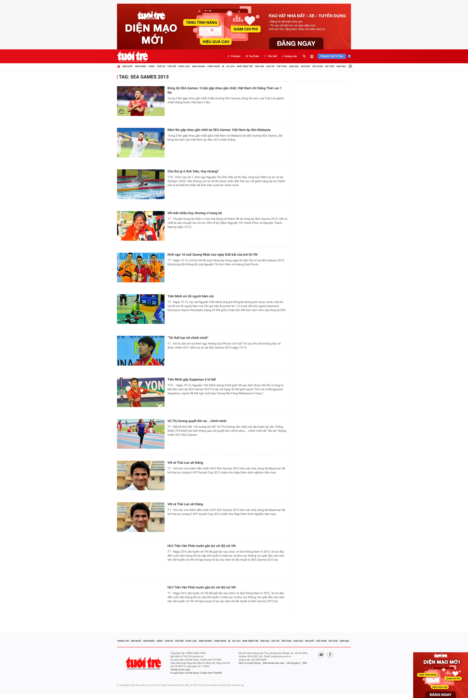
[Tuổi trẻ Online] (143, 663)
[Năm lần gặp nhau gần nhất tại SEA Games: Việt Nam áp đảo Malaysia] (141, 143)
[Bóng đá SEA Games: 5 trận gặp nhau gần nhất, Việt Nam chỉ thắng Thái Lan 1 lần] (141, 101)
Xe (223, 66)
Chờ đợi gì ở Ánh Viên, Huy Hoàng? (193, 171)
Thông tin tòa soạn (180, 669)
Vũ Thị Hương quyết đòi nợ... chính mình (197, 421)
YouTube (254, 56)
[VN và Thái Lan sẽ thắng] (141, 475)
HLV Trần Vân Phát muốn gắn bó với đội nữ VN (201, 546)
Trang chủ (123, 641)
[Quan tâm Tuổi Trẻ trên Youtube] (321, 655)
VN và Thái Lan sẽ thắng (185, 463)
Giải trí (270, 66)
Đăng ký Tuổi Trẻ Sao (332, 56)
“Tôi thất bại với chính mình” (187, 338)
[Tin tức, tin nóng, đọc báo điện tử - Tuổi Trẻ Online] (132, 56)
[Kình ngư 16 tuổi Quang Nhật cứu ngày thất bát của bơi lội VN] (141, 267)
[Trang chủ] (118, 66)
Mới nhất (127, 66)
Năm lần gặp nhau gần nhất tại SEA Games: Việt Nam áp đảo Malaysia (219, 130)
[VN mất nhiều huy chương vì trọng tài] (141, 226)
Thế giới (171, 66)
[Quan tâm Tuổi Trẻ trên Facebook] (330, 655)
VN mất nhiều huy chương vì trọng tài (194, 213)
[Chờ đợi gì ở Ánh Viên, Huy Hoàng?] (141, 184)
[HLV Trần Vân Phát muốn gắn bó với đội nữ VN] (141, 559)
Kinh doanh (198, 66)
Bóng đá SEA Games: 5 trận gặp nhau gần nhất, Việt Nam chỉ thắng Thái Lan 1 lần (224, 90)
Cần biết (272, 56)
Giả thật (330, 66)
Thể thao (281, 66)
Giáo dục (294, 66)
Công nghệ (213, 66)
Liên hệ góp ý (293, 663)
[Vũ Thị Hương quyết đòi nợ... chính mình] (141, 434)
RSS (305, 663)
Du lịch (231, 66)
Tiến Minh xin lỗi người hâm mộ (190, 296)
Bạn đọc (341, 66)
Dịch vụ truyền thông (250, 663)
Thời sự (161, 66)
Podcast (235, 56)
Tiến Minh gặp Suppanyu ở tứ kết (191, 379)
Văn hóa (259, 66)
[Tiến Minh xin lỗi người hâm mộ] (141, 309)
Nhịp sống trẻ (245, 66)
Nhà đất (305, 66)
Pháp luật (184, 66)
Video (151, 66)
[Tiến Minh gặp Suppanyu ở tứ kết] (141, 392)
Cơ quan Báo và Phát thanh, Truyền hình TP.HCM (196, 673)
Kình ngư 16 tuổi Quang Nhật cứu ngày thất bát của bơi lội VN (212, 255)
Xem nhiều (140, 66)
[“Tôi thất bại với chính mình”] (141, 351)
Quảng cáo (291, 56)
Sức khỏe (317, 66)
